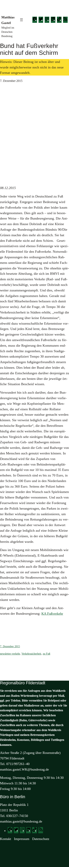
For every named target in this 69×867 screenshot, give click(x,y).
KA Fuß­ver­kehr (52, 613)
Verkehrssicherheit (31, 653)
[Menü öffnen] (21, 19)
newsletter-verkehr (10, 653)
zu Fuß (46, 653)
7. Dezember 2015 (10, 646)
